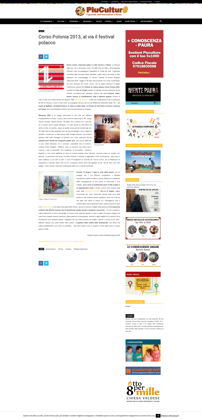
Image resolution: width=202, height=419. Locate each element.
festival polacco (51, 249)
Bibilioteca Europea (92, 191)
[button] (160, 21)
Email (128, 306)
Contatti (157, 2)
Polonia (60, 249)
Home (41, 28)
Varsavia (68, 249)
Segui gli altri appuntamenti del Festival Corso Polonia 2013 (61, 241)
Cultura (60, 21)
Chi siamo (104, 2)
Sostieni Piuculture (146, 2)
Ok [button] (158, 416)
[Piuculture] (101, 11)
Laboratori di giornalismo (129, 2)
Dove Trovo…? (131, 21)
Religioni (87, 21)
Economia (74, 21)
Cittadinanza (46, 21)
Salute (99, 21)
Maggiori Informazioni (170, 416)
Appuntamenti (147, 21)
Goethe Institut (47, 207)
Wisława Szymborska (80, 249)
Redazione (115, 2)
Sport (119, 21)
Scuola (108, 21)
